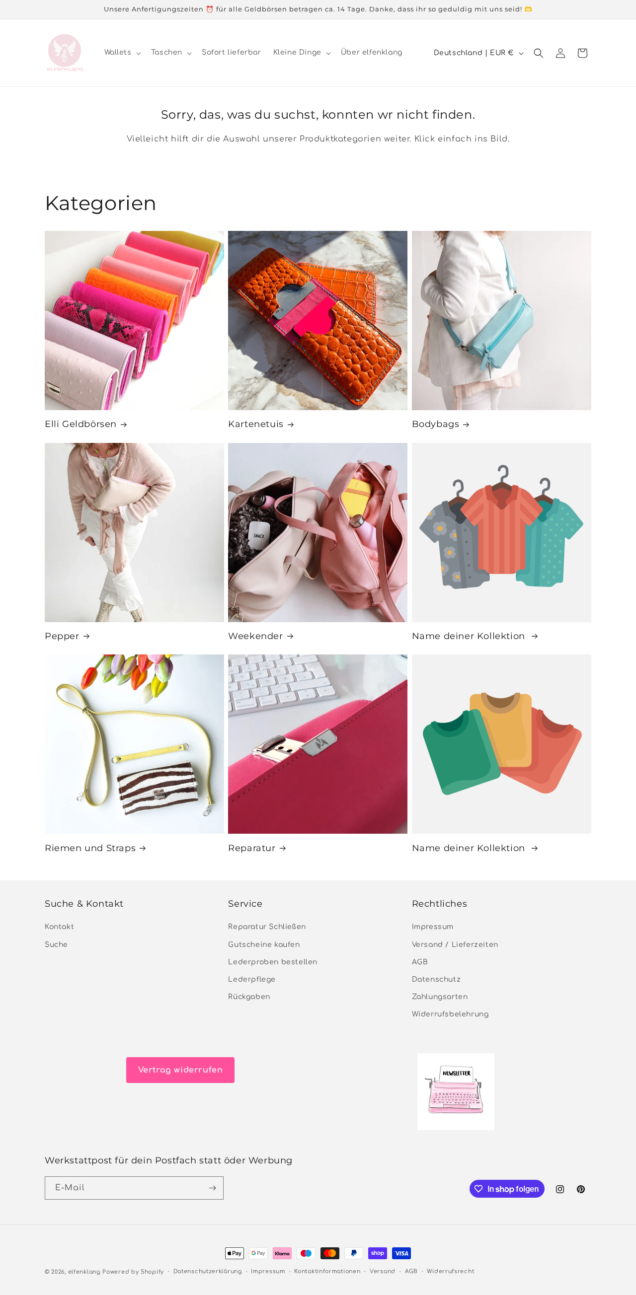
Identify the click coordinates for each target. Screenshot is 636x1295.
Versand (383, 1271)
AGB (420, 962)
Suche (56, 944)
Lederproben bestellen (273, 962)
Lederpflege (252, 979)
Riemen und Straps (90, 848)
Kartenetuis (256, 424)
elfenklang (84, 1272)
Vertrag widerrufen (180, 1070)
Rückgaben (249, 997)
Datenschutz (436, 979)
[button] (121, 52)
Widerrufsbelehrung (450, 1014)
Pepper (62, 636)
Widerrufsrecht (450, 1271)
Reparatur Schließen (267, 927)
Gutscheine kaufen (264, 944)
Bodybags (436, 424)
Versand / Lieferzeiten (455, 944)
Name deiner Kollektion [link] (470, 636)
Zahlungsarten (440, 997)
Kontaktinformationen (327, 1271)
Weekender (255, 636)
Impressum (433, 927)
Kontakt (59, 927)
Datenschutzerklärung (207, 1271)
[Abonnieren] (212, 1188)
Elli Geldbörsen (81, 424)
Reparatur (251, 848)
